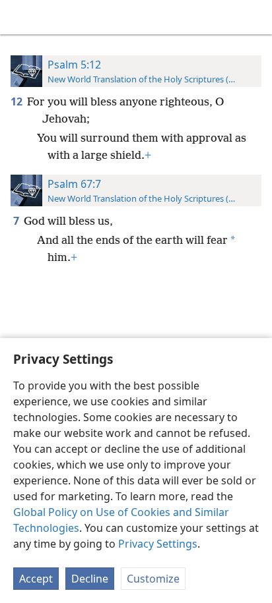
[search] (255, 17)
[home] (20, 17)
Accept (36, 578)
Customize (153, 578)
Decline (89, 578)
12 (17, 101)
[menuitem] (20, 17)
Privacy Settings (157, 543)
